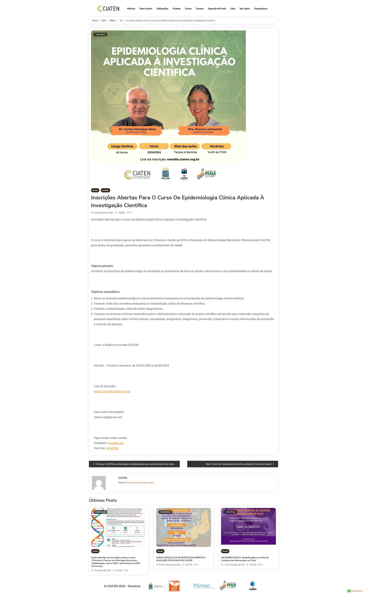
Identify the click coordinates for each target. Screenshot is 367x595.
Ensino (95, 190)
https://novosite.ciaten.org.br (140, 482)
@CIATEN (112, 448)
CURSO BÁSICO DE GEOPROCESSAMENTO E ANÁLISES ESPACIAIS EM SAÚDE (180, 559)
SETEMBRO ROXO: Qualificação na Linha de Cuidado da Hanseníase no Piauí (245, 559)
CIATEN (121, 213)
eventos (105, 190)
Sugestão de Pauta (217, 8)
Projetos (177, 8)
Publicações (162, 8)
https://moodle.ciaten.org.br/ (112, 391)
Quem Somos (145, 8)
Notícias (131, 8)
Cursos (188, 8)
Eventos (200, 8)
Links (232, 8)
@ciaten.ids (115, 443)
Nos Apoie (245, 8)
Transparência (260, 8)
